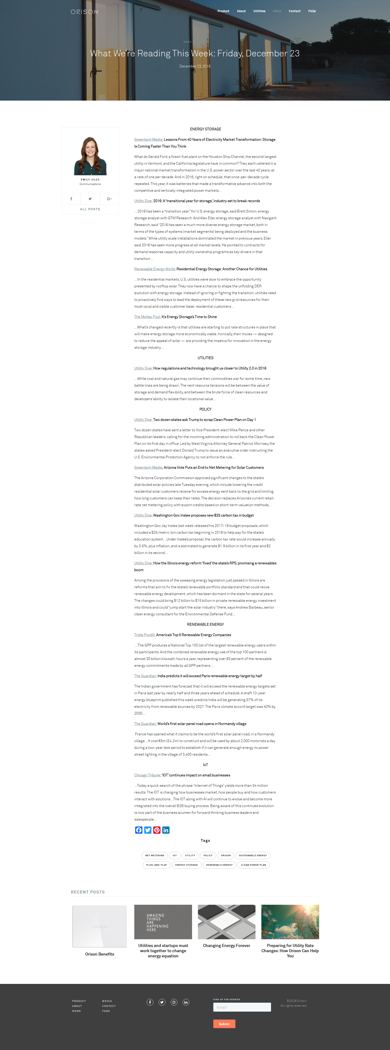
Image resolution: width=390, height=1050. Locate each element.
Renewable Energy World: (155, 269)
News (277, 11)
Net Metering (154, 855)
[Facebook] (150, 1002)
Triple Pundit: (145, 635)
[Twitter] (162, 1002)
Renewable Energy (219, 865)
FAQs (312, 11)
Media (107, 1001)
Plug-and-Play (156, 865)
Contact (295, 11)
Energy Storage (186, 865)
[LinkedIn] (186, 1002)
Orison (226, 855)
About (241, 11)
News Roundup (195, 42)
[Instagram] (174, 1002)
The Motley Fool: (147, 317)
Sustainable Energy (253, 855)
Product (223, 11)
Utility (190, 855)
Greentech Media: (148, 467)
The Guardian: (145, 676)
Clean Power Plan (253, 865)
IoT (175, 855)
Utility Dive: (143, 201)
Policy (208, 855)
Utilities (259, 11)
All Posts (90, 209)
